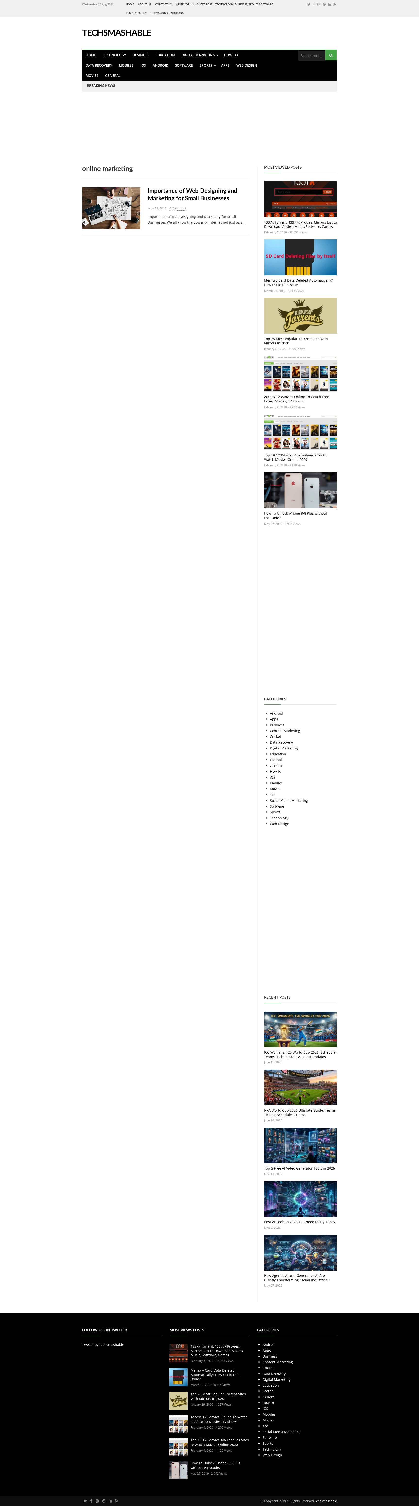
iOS (143, 65)
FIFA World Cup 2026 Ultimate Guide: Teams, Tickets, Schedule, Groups (300, 1112)
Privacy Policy (136, 13)
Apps (225, 65)
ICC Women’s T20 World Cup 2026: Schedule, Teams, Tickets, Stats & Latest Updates (300, 1054)
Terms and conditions (167, 13)
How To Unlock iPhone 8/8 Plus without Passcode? (295, 515)
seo (272, 794)
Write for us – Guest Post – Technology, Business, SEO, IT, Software (224, 4)
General (113, 75)
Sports (206, 65)
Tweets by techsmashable (103, 1344)
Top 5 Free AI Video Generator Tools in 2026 (299, 1168)
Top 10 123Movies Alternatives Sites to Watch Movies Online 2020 (295, 457)
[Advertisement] (145, 131)
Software (184, 65)
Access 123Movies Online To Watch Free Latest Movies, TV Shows (296, 398)
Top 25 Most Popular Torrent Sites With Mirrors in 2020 (296, 340)
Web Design (246, 65)
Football (276, 759)
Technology (114, 55)
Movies (92, 75)
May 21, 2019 (157, 208)
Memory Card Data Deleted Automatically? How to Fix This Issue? (298, 282)
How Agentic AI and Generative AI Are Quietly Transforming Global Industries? (296, 1277)
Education (165, 55)
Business (141, 55)
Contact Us (163, 4)
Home (130, 4)
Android (160, 65)
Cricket (275, 736)
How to (231, 55)
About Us (144, 4)
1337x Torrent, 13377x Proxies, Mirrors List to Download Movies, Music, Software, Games (300, 224)
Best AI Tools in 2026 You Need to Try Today (299, 1222)
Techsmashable (325, 1501)
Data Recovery (99, 65)
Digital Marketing (198, 55)
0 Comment (177, 208)
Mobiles (126, 65)
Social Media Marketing (289, 800)
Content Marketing (285, 730)
